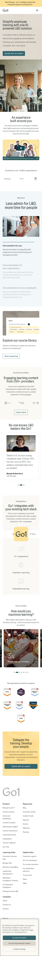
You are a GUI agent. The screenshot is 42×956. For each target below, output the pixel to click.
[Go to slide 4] (21, 672)
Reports (26, 820)
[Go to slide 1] (18, 485)
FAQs (25, 883)
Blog (24, 808)
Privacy (5, 918)
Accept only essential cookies (19, 943)
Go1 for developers (30, 860)
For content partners (30, 864)
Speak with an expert (13, 53)
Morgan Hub (7, 863)
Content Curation (9, 823)
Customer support (29, 856)
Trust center (27, 875)
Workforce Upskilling (10, 867)
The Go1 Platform (9, 843)
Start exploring (11, 356)
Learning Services (9, 835)
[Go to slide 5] (23, 672)
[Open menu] (37, 10)
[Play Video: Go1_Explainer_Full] (21, 148)
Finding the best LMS (10, 891)
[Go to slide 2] (21, 485)
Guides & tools (28, 816)
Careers (6, 909)
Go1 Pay (6, 847)
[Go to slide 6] (25, 672)
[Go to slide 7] (27, 672)
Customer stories (29, 812)
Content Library (8, 812)
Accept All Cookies (19, 938)
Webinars (26, 828)
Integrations (7, 839)
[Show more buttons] (37, 158)
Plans (25, 879)
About (5, 901)
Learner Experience (10, 831)
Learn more (21, 412)
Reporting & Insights (10, 827)
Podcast (26, 832)
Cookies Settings (19, 949)
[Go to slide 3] (23, 485)
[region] (19, 937)
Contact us (7, 905)
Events (25, 824)
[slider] (21, 158)
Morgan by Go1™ (9, 808)
